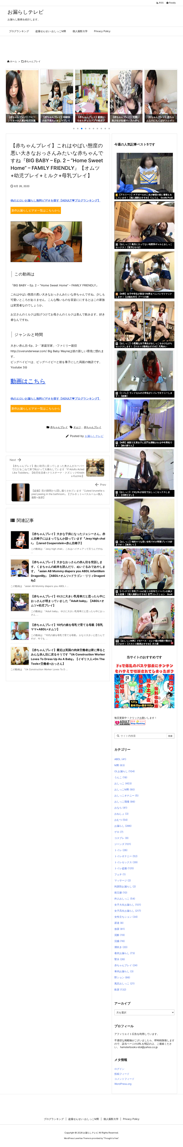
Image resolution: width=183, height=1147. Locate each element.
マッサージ (122, 880)
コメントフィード (124, 1078)
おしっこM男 (124, 789)
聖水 (119, 959)
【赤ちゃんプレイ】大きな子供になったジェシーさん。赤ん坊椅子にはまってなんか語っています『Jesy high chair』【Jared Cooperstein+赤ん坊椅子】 (68, 538)
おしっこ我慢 (124, 801)
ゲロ (118, 831)
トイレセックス (126, 862)
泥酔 (119, 934)
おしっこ (123, 783)
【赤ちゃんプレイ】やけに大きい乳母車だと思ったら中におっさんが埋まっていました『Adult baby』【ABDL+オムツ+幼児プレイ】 (68, 600)
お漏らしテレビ (94, 436)
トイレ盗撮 (124, 868)
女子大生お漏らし (127, 904)
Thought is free (111, 1138)
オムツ (77, 427)
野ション (122, 977)
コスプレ (121, 837)
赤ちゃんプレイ (32, 61)
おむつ (121, 819)
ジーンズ (122, 843)
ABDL (120, 759)
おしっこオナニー (126, 795)
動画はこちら (28, 381)
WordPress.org (123, 1083)
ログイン (119, 1068)
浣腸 (119, 940)
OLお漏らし (124, 771)
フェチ (120, 874)
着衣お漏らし (124, 953)
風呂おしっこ (124, 983)
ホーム (13, 61)
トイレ (120, 850)
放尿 (119, 928)
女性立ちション (126, 916)
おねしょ (121, 813)
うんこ (120, 777)
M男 (119, 765)
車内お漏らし (123, 971)
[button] (12, 93)
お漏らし (123, 825)
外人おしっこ (124, 898)
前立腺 (120, 892)
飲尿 (120, 989)
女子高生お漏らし (127, 910)
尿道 (118, 922)
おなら (120, 807)
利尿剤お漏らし (125, 886)
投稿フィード (121, 1073)
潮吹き (120, 947)
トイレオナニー (125, 856)
